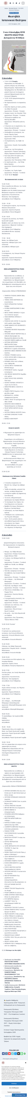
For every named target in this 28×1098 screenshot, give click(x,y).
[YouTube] (9, 1053)
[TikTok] (19, 3)
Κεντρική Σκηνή (13, 8)
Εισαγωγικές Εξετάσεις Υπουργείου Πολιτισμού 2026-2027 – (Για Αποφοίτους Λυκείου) (14, 1012)
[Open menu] (23, 3)
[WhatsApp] (21, 1053)
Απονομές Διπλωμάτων (10, 1059)
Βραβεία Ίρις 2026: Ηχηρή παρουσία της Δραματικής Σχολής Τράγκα (15, 1039)
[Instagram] (13, 3)
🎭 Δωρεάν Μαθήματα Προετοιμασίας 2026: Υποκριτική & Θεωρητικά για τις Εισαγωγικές (14, 1003)
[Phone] (16, 3)
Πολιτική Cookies (9, 1095)
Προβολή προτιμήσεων (14, 1092)
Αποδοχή (14, 1083)
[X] (15, 1053)
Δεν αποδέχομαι (14, 1088)
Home (6, 8)
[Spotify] (24, 1053)
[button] (25, 1062)
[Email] (18, 1053)
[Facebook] (10, 3)
